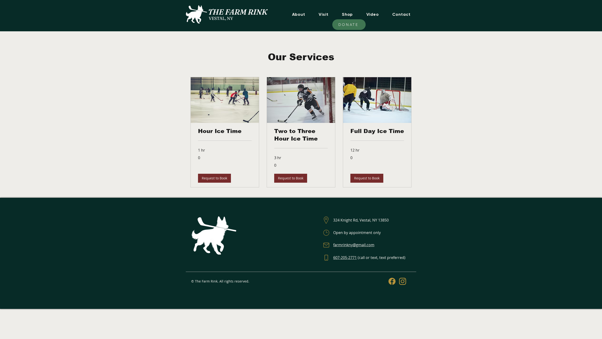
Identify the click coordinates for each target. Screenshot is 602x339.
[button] (214, 178)
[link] (225, 131)
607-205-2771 (345, 257)
